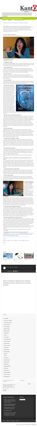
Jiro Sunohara (6, 357)
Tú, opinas (4, 14)
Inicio (3, 13)
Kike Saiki (5, 353)
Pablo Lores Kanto (7, 345)
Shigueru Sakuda (7, 328)
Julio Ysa (5, 355)
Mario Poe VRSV (6, 362)
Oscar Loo (5, 335)
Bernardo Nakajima (7, 372)
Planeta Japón (29, 13)
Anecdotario (7, 13)
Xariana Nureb (6, 332)
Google (13, 271)
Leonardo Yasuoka (7, 341)
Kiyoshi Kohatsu (6, 343)
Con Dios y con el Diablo (12, 22)
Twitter (17, 271)
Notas (11, 13)
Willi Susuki (6, 368)
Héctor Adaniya (6, 370)
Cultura (21, 14)
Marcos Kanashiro (7, 324)
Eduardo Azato (6, 364)
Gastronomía (24, 13)
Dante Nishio (6, 318)
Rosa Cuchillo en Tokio (7, 410)
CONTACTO (8, 420)
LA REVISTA (25, 14)
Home (4, 20)
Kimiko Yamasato (7, 359)
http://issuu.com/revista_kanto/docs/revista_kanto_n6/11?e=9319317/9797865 (16, 236)
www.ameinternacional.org (14, 233)
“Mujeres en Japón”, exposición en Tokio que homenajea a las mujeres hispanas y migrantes (10, 401)
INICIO (4, 420)
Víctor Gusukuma (7, 326)
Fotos (14, 13)
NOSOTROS (13, 420)
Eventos (15, 14)
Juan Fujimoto (6, 337)
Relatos (16, 13)
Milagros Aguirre (7, 330)
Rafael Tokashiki (7, 351)
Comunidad (11, 14)
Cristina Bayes (6, 347)
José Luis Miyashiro (7, 339)
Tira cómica (29, 14)
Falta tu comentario (24, 22)
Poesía (8, 14)
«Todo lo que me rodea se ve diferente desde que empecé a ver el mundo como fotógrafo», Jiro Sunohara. (10, 414)
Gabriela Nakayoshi (7, 366)
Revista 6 (10, 20)
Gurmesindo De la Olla (7, 322)
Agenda (18, 14)
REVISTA (17, 420)
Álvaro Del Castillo (7, 374)
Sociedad (20, 13)
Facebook (15, 271)
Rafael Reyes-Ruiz (7, 376)
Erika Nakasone (6, 349)
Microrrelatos (5, 16)
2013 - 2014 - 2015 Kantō (31, 424)
